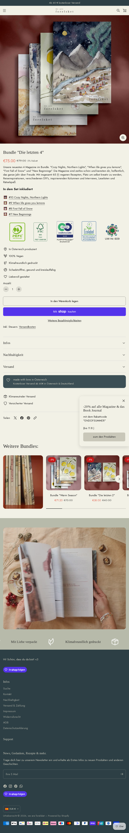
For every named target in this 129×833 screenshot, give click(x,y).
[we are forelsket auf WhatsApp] (21, 786)
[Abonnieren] (121, 774)
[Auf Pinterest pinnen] (28, 418)
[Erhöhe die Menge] (19, 289)
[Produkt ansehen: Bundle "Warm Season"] (63, 472)
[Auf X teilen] (15, 418)
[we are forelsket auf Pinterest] (16, 786)
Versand (8, 367)
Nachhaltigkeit (13, 355)
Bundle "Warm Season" (63, 495)
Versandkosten (27, 327)
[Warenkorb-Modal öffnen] (124, 10)
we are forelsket (36, 815)
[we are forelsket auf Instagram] (10, 786)
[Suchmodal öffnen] (118, 10)
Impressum (9, 711)
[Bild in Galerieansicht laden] (123, 137)
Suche (6, 688)
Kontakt (7, 694)
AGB (5, 722)
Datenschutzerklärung (15, 728)
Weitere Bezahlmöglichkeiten (64, 320)
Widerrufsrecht (12, 717)
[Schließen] (123, 401)
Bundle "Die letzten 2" (102, 495)
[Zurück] (53, 479)
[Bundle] (64, 79)
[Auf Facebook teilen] (22, 418)
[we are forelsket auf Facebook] (5, 786)
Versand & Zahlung (14, 705)
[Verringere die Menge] (6, 289)
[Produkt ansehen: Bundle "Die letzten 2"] (101, 472)
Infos (6, 343)
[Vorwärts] (119, 479)
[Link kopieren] (35, 418)
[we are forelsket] (64, 11)
